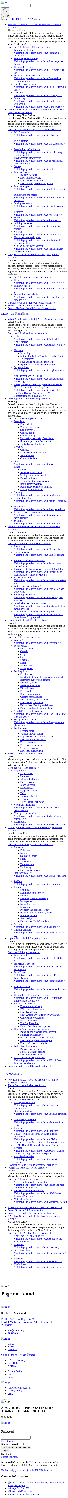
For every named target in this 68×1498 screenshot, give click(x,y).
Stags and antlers (28, 855)
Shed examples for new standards (37, 361)
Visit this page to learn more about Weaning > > (38, 642)
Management (26, 668)
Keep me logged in (11, 1444)
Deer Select (26, 424)
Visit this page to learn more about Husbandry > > (39, 1247)
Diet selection (27, 688)
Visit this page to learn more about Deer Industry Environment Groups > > (38, 999)
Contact (11, 1377)
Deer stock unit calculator (33, 739)
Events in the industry (31, 1006)
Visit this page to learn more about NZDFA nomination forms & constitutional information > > (39, 1140)
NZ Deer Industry (16, 1360)
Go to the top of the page (14, 1354)
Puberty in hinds (28, 478)
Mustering (25, 907)
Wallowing (25, 867)
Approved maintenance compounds (38, 364)
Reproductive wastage (31, 483)
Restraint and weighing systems (36, 912)
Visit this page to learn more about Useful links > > (39, 1267)
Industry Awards (28, 175)
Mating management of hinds (34, 475)
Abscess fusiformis (29, 779)
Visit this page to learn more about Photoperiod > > (39, 509)
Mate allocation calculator (33, 452)
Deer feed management (31, 750)
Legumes (24, 660)
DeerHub (12, 1349)
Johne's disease (27, 784)
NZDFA (12, 1346)
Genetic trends (27, 432)
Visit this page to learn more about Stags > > (36, 464)
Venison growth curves (31, 733)
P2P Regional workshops (32, 1009)
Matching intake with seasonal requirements (42, 677)
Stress (23, 858)
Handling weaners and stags (34, 898)
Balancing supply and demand (35, 679)
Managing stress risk (30, 904)
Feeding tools (27, 731)
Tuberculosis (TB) (29, 796)
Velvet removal (27, 359)
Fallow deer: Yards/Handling (34, 921)
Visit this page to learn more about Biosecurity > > (39, 549)
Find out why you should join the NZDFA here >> (26, 1470)
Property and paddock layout (34, 909)
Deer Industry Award (30, 177)
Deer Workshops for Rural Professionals (40, 1014)
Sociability (25, 861)
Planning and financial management (38, 1032)
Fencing (24, 895)
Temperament (27, 864)
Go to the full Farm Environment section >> (29, 543)
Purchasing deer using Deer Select (37, 438)
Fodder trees (26, 665)
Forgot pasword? (9, 1441)
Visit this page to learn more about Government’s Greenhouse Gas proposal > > (38, 616)
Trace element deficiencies (33, 802)
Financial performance (31, 1034)
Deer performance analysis (33, 1043)
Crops (23, 654)
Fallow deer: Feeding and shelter (36, 705)
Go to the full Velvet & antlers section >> (28, 333)
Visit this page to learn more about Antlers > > (37, 339)
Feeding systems (28, 682)
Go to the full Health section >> (23, 767)
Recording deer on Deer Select (35, 441)
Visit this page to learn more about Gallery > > (37, 169)
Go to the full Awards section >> (24, 1179)
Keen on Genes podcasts (32, 1051)
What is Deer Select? (30, 427)
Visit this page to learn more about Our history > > (39, 101)
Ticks (23, 793)
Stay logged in (8, 1454)
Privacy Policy (15, 1371)
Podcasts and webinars (31, 1049)
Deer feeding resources (31, 702)
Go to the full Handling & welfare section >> (30, 844)
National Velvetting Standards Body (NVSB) (42, 356)
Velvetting (25, 353)
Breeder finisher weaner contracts (37, 1037)
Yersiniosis (25, 799)
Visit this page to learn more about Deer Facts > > (38, 975)
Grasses (24, 657)
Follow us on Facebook (19, 1387)
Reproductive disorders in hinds (36, 486)
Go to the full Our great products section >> (29, 277)
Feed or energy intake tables (34, 699)
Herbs (23, 662)
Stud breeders (27, 455)
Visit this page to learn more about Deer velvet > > (39, 282)
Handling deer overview (32, 892)
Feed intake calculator (31, 745)
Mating (23, 853)
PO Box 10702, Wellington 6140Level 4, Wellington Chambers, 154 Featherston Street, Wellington (28, 1322)
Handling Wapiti (28, 915)
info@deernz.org (16, 1330)
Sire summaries (27, 429)
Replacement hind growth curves (36, 736)
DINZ (11, 1343)
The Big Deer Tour (29, 1023)
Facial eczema (27, 782)
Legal (10, 1374)
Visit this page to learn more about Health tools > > (39, 824)
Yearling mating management (34, 481)
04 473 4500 (14, 1333)
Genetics (24, 449)
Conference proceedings (32, 1017)
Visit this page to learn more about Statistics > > (37, 220)
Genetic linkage (28, 435)
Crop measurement (29, 748)
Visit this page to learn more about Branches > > (38, 1130)
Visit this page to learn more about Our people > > (39, 106)
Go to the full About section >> (23, 1099)
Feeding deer (26, 674)
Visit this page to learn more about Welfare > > (37, 884)
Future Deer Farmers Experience (36, 1026)
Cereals (24, 651)
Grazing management (31, 696)
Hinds (23, 469)
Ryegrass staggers (29, 790)
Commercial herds (29, 458)
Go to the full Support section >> (24, 952)
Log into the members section (16, 1447)
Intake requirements (30, 685)
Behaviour (25, 850)
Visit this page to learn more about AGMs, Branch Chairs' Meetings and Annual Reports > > (39, 1152)
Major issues (26, 773)
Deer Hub (13, 1363)
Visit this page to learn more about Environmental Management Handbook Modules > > (38, 573)
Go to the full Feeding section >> (24, 637)
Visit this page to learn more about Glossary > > (38, 95)
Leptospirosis (27, 787)
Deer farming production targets (36, 1040)
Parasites (24, 776)
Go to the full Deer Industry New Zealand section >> (34, 129)
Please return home (10, 1301)
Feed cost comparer (30, 742)
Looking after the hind (31, 489)
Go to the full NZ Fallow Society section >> (30, 1233)
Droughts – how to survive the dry (37, 708)
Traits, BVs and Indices (32, 444)
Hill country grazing (30, 870)
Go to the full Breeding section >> (25, 418)
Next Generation (28, 1020)
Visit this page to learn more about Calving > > (37, 495)
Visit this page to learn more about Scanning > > (38, 523)
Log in (5, 1450)
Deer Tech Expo (28, 1012)
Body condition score (31, 694)
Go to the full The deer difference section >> (30, 47)
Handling (25, 890)
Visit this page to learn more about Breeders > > (38, 1261)
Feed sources (26, 648)
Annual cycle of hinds (31, 472)
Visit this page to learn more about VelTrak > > (37, 234)
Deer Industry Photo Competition (36, 183)
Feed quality (26, 691)
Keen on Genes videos (31, 1054)
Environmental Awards (31, 180)
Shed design (26, 918)
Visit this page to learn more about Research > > (38, 214)
